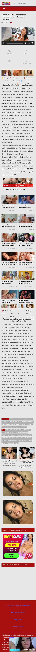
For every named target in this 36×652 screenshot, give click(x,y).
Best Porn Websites (18, 612)
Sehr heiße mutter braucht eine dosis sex (9, 225)
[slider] (15, 43)
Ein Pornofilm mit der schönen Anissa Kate (9, 244)
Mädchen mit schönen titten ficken (12, 437)
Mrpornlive (18, 619)
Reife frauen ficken (20, 427)
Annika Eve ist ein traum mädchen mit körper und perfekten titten (10, 264)
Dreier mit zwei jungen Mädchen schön (25, 263)
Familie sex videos (14, 421)
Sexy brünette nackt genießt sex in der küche (25, 283)
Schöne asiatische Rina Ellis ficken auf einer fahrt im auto (26, 245)
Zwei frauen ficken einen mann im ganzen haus (26, 225)
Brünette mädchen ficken (17, 419)
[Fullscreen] (32, 43)
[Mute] (25, 43)
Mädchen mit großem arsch (10, 424)
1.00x (29, 43)
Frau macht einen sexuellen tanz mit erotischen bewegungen (26, 207)
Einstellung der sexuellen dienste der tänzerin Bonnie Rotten (26, 302)
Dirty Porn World (18, 626)
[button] (18, 36)
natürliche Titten (12, 443)
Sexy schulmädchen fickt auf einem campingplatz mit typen (9, 283)
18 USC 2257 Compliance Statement (18, 605)
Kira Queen (10, 427)
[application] (18, 36)
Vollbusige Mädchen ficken (14, 429)
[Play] (4, 43)
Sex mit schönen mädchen (10, 440)
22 (13, 22)
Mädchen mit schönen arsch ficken (21, 435)
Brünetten (28, 437)
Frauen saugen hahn (27, 421)
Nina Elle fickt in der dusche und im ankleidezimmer (8, 302)
